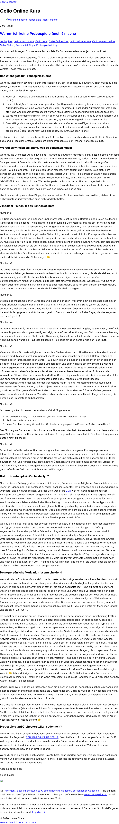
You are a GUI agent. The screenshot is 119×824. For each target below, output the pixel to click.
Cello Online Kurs (58, 41)
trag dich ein (39, 812)
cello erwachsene (24, 41)
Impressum (31, 822)
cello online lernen (80, 41)
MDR (68, 490)
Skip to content (8, 1)
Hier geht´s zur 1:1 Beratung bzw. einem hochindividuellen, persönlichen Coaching (52, 790)
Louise (3, 41)
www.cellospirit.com (95, 794)
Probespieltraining (46, 45)
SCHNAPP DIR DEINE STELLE (42, 737)
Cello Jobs (41, 41)
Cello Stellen (7, 45)
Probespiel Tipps (25, 45)
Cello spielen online (103, 41)
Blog (10, 41)
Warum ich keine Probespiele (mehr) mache (38, 33)
